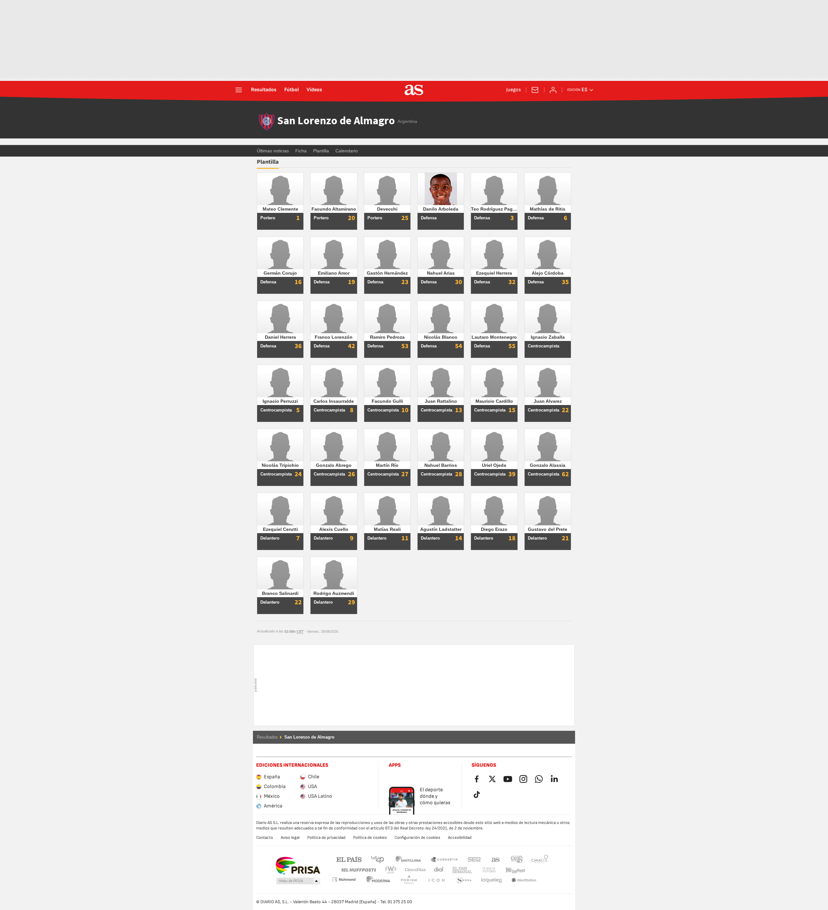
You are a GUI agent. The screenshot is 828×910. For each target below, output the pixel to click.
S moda (436, 880)
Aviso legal (290, 837)
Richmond (537, 870)
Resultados (264, 90)
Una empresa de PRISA (297, 865)
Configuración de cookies (417, 837)
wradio (392, 870)
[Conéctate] (553, 90)
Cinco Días (413, 870)
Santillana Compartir (444, 859)
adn (516, 859)
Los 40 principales (377, 859)
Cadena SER (474, 859)
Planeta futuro (483, 870)
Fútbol (291, 90)
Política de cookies (370, 837)
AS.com (495, 859)
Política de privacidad (326, 837)
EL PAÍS (349, 859)
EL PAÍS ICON (408, 880)
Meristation (491, 880)
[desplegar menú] (238, 89)
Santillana (408, 859)
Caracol (539, 859)
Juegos (513, 90)
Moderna (344, 879)
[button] (298, 881)
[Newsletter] (535, 90)
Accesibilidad (460, 837)
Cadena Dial (437, 870)
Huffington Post (358, 870)
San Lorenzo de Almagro (336, 121)
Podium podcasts (378, 880)
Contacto (264, 837)
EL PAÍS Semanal (461, 870)
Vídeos (314, 90)
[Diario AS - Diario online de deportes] (414, 90)
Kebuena (511, 870)
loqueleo (463, 880)
